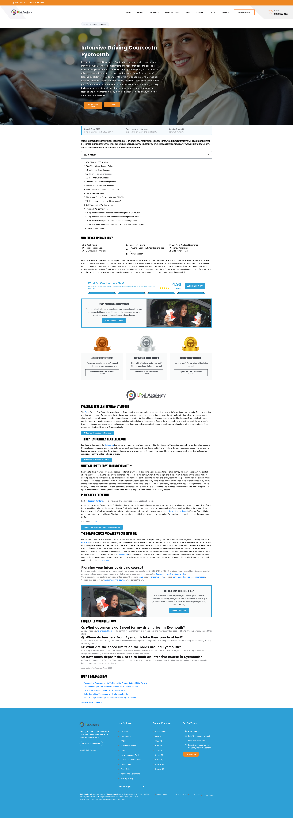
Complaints (209, 795)
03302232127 (281, 14)
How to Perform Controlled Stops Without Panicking (106, 690)
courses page (103, 560)
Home (128, 12)
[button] (208, 155)
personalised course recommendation (189, 577)
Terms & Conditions (180, 794)
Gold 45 (158, 736)
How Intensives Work (130, 755)
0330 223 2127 (195, 731)
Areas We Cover (172, 12)
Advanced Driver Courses (99, 170)
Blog (213, 12)
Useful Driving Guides (95, 228)
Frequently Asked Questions (97, 209)
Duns (87, 412)
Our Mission (126, 736)
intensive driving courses (115, 580)
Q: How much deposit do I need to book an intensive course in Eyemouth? (118, 224)
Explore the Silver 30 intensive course (146, 372)
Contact (200, 12)
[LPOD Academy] (22, 12)
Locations (93, 24)
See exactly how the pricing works (170, 574)
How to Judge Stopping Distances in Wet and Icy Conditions (110, 697)
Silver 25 (159, 755)
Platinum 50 (123, 554)
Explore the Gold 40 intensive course (191, 372)
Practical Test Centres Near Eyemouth (101, 182)
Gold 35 (158, 745)
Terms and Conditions (130, 774)
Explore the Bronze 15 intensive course (102, 372)
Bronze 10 (85, 542)
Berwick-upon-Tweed (178, 511)
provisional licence (106, 631)
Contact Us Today (179, 610)
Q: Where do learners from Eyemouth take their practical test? (114, 217)
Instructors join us (128, 745)
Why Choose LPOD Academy (97, 162)
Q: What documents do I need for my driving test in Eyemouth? (114, 213)
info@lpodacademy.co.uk (199, 736)
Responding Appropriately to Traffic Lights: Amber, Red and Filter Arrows (115, 683)
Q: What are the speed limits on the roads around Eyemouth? (113, 221)
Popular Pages (125, 786)
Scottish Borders (95, 501)
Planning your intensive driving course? (105, 201)
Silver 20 (159, 760)
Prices (140, 12)
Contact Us (191, 754)
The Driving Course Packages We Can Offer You (105, 197)
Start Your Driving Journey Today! (99, 166)
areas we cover (157, 577)
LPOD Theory (127, 764)
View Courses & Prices (114, 321)
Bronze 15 (159, 764)
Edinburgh (109, 445)
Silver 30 (159, 750)
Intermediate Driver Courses (100, 174)
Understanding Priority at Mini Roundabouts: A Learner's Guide (111, 686)
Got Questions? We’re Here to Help (99, 205)
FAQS (188, 12)
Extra (224, 12)
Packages (154, 12)
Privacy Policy (127, 778)
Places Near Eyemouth (95, 193)
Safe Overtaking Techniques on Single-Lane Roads (106, 694)
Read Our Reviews (92, 743)
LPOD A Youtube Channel (132, 760)
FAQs (141, 577)
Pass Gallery (126, 769)
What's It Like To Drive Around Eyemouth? (103, 189)
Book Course (244, 12)
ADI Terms (196, 794)
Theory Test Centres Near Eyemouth (100, 186)
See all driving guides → (91, 702)
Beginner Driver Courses (99, 178)
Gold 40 (158, 741)
